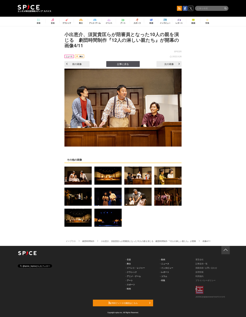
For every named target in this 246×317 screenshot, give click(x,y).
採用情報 (199, 271)
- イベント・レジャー (135, 267)
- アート (129, 280)
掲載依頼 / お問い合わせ (206, 267)
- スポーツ (130, 284)
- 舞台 (128, 263)
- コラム (163, 276)
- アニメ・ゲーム (133, 276)
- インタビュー (166, 267)
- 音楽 (128, 259)
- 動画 (162, 259)
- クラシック (131, 271)
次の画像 (169, 64)
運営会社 (199, 259)
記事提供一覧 (201, 263)
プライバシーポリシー (205, 280)
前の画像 (77, 64)
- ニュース (164, 263)
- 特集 (162, 280)
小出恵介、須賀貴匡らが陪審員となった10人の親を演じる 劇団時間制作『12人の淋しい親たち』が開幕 (148, 241)
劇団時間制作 (88, 241)
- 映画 (128, 288)
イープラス (71, 241)
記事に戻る (123, 64)
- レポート (164, 271)
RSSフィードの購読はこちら (124, 302)
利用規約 (199, 276)
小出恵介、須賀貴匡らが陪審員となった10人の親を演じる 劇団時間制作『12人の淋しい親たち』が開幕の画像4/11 (121, 40)
